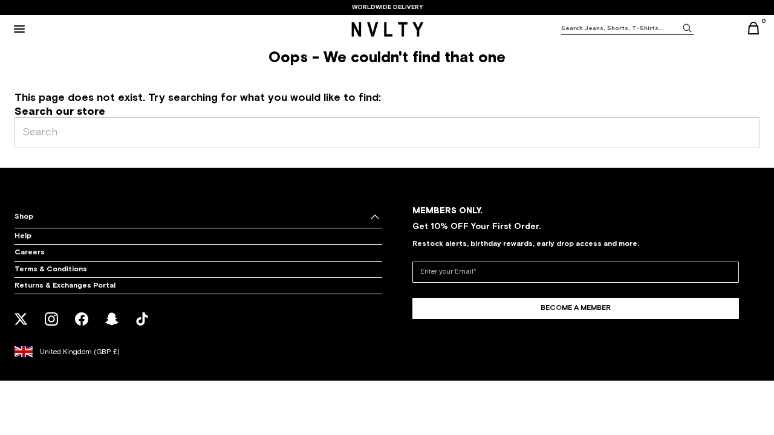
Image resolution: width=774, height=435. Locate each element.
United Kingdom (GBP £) (80, 352)
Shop (24, 217)
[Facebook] (82, 326)
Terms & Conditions (51, 269)
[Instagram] (51, 326)
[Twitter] (21, 326)
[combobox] (620, 28)
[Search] (687, 27)
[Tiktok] (142, 326)
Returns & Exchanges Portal (65, 285)
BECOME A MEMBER (576, 308)
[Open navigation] (19, 29)
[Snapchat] (112, 326)
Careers (30, 252)
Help (23, 236)
